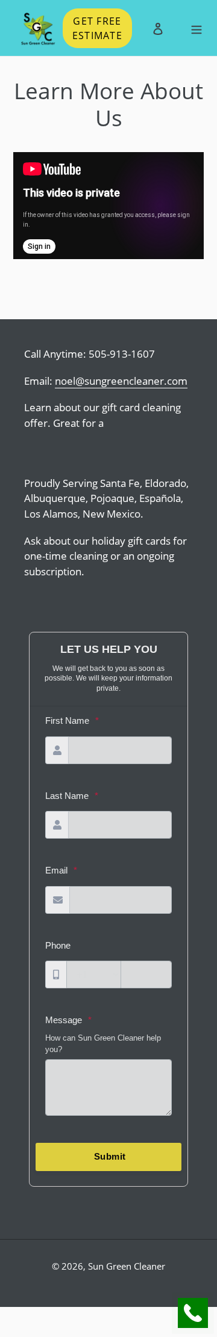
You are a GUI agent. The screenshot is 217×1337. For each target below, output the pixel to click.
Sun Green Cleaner (126, 1266)
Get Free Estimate (97, 28)
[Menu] (196, 28)
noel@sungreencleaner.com (121, 381)
